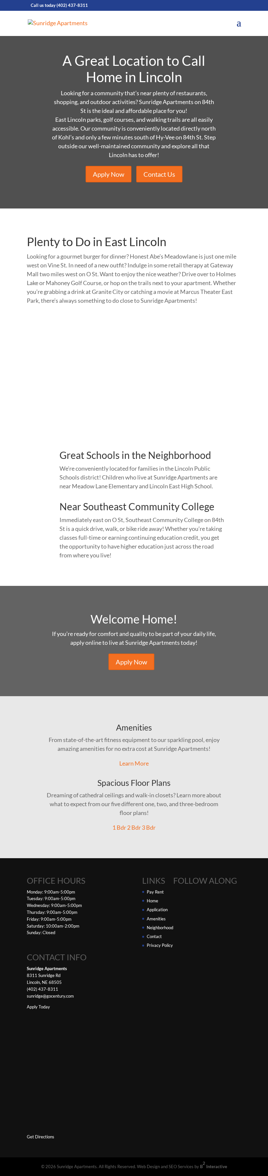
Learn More (134, 763)
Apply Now (108, 174)
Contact (154, 936)
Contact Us (159, 174)
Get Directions (40, 1136)
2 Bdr (134, 827)
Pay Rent (155, 892)
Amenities (156, 918)
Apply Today (38, 1006)
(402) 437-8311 (72, 5)
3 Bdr (149, 827)
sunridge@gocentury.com (50, 996)
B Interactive (213, 1165)
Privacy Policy (160, 945)
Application (157, 909)
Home (152, 900)
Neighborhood (160, 927)
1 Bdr (119, 827)
